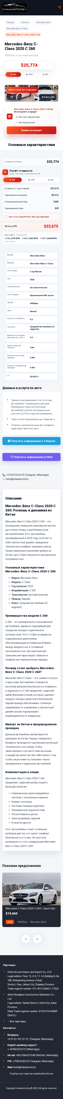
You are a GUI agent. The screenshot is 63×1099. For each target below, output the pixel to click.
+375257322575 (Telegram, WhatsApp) (27, 474)
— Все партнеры (16, 1021)
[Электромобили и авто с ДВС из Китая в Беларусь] (14, 7)
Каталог (25, 22)
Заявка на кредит (31, 130)
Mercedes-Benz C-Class (17, 28)
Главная (10, 22)
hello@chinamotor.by (17, 479)
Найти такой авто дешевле (22, 90)
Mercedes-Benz (43, 22)
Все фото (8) (48, 97)
